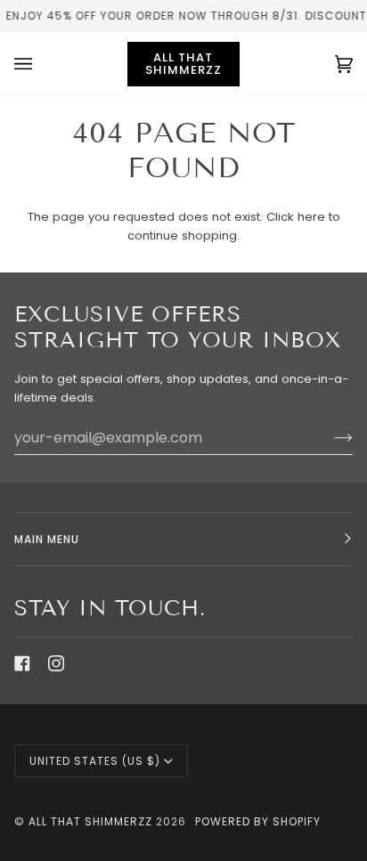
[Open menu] (41, 63)
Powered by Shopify (258, 821)
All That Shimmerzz (92, 821)
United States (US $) (94, 760)
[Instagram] (56, 663)
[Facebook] (22, 663)
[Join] (329, 437)
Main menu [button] (46, 539)
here (311, 216)
